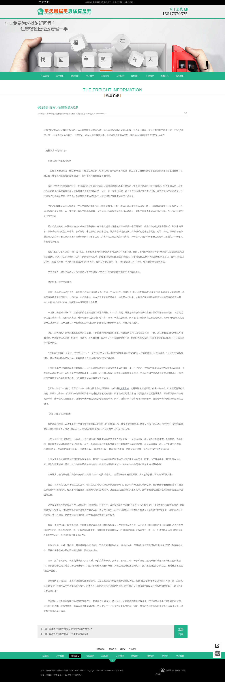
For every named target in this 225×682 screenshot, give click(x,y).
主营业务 (105, 76)
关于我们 (60, 76)
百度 (178, 670)
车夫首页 (45, 76)
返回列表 (181, 632)
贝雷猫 (123, 649)
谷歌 (184, 670)
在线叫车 (165, 76)
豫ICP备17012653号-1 (73, 675)
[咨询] (217, 646)
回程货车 (135, 76)
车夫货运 (132, 649)
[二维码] (217, 654)
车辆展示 (150, 76)
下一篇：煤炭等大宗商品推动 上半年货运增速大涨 (64, 634)
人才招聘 (120, 76)
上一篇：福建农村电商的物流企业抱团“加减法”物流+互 (67, 629)
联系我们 (180, 76)
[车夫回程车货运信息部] (75, 11)
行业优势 (90, 76)
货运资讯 (75, 76)
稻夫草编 (112, 649)
